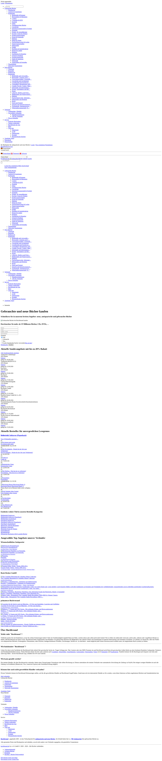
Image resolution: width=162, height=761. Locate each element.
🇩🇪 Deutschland (6, 153)
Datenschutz (15, 133)
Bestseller (11, 71)
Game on (3, 459)
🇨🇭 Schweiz (23, 153)
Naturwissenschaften (18, 44)
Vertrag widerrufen (13, 123)
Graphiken (55, 652)
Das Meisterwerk (6, 506)
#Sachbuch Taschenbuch (8, 524)
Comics (14, 18)
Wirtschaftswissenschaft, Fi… (21, 108)
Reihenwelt (11, 72)
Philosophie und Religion (19, 99)
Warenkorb (7, 140)
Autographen (80, 652)
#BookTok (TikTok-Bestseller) (10, 525)
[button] (81, 148)
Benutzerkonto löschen (19, 136)
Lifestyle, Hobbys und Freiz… (21, 93)
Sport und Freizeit (17, 103)
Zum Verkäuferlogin (10, 167)
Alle (4, 337)
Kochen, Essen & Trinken (19, 34)
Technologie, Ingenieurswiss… (21, 106)
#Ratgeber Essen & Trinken (9, 529)
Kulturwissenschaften (18, 35)
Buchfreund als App (14, 125)
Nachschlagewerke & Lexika (20, 42)
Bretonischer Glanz (6, 466)
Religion (14, 52)
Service (6, 120)
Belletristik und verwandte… (20, 76)
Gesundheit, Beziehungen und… (21, 84)
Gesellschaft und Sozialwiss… (21, 82)
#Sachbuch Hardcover (7, 520)
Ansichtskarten (71, 652)
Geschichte (15, 27)
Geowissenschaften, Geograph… (22, 79)
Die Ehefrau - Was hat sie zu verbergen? (13, 473)
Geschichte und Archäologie (20, 81)
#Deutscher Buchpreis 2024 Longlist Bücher (14, 534)
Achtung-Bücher (9, 751)
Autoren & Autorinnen (15, 12)
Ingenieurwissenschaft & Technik (22, 28)
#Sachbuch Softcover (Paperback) (11, 522)
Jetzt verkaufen (5, 676)
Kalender (14, 30)
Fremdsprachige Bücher (19, 25)
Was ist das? (28, 343)
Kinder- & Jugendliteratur (19, 32)
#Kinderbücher (5, 532)
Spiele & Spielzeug (17, 59)
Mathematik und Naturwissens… (22, 94)
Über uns (11, 128)
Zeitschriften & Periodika (19, 62)
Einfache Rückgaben (14, 121)
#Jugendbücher (5, 530)
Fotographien (89, 652)
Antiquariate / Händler (14, 111)
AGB (13, 131)
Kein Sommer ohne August (9, 493)
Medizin (14, 39)
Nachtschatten (5, 500)
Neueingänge (12, 64)
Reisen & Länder (17, 50)
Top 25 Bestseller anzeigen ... (9, 439)
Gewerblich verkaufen (14, 113)
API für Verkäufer (17, 116)
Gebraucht (6, 339)
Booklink (7, 753)
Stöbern (3, 358)
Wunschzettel (8, 142)
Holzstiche (104, 652)
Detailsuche (11, 10)
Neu (4, 341)
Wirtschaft (15, 61)
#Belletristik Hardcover (8, 515)
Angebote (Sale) (9, 138)
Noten (95, 652)
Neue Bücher (8, 67)
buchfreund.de (5, 746)
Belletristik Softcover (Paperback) (14, 435)
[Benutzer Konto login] (1, 163)
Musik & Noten (16, 40)
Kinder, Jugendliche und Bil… (21, 89)
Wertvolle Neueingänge (15, 66)
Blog (9, 126)
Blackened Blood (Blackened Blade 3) (12, 486)
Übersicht (11, 69)
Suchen (11, 345)
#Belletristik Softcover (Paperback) (11, 517)
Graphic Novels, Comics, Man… (22, 86)
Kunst (14, 91)
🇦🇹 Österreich (15, 153)
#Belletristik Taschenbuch (8, 519)
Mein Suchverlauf (23, 166)
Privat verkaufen (13, 118)
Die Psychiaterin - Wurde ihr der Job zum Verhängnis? (17, 452)
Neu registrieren (40, 145)
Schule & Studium (17, 55)
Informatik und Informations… (21, 88)
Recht (13, 101)
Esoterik (14, 22)
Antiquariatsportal (9, 749)
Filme (13, 23)
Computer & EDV (17, 20)
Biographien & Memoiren (19, 17)
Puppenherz (4, 479)
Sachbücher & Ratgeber (19, 54)
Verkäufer (7, 109)
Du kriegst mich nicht (7, 444)
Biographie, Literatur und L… (21, 77)
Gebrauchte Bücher (10, 8)
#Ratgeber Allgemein (7, 527)
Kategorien (11, 13)
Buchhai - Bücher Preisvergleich (14, 754)
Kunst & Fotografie (18, 37)
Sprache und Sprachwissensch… (21, 104)
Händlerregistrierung (18, 115)
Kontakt (14, 135)
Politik (14, 47)
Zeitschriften (62, 652)
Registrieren (8, 3)
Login (2, 3)
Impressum (15, 130)
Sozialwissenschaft (17, 57)
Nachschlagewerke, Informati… (21, 98)
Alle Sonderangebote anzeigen (10, 353)
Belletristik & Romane (18, 15)
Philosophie (15, 45)
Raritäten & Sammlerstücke (20, 49)
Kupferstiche (114, 652)
